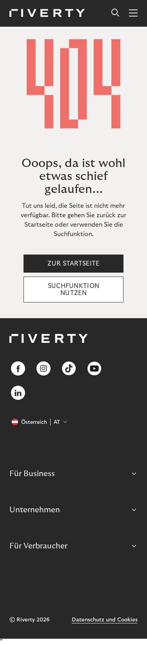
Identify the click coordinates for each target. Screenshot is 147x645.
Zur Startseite (73, 263)
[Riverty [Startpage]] (47, 13)
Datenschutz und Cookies (105, 620)
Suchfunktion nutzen (74, 289)
